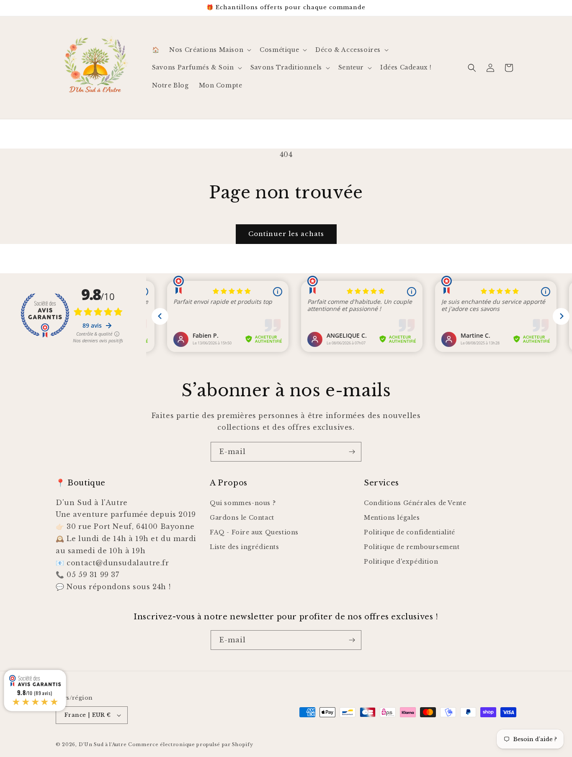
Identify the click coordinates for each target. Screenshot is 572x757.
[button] (209, 50)
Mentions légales (392, 517)
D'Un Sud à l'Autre (103, 744)
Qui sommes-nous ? (243, 503)
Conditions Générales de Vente (415, 503)
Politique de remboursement (412, 547)
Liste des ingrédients (244, 547)
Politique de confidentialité (409, 532)
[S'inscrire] (352, 452)
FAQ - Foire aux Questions (254, 532)
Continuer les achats (286, 234)
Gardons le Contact (242, 517)
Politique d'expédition (401, 561)
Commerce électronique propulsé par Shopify (190, 744)
